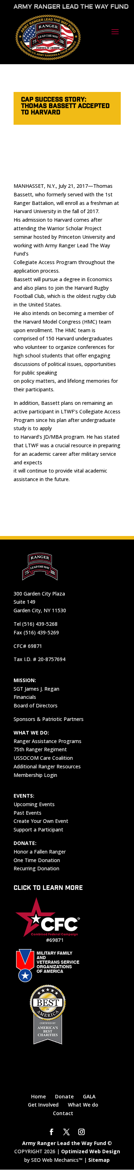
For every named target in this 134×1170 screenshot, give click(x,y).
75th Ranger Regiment (40, 749)
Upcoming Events (34, 804)
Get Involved (43, 1104)
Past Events (27, 812)
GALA (89, 1096)
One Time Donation (37, 860)
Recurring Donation (36, 868)
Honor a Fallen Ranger (40, 851)
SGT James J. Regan (36, 688)
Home (38, 1096)
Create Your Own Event (41, 821)
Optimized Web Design (90, 1151)
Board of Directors (36, 705)
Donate (64, 1096)
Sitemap (99, 1159)
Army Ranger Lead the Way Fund (64, 1143)
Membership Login (35, 775)
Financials (25, 697)
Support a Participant (38, 829)
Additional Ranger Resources (47, 766)
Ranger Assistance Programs (47, 741)
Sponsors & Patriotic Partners (49, 719)
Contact (63, 1113)
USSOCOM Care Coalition (43, 757)
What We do (83, 1104)
